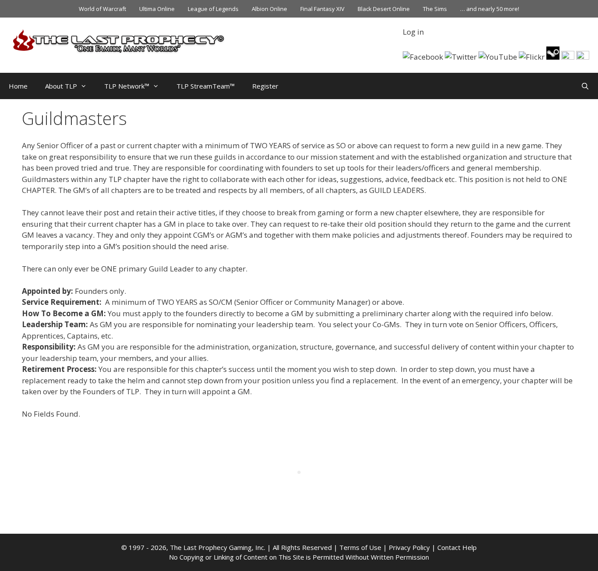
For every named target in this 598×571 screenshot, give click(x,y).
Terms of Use (360, 547)
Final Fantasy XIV (322, 9)
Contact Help (457, 547)
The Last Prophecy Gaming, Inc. (217, 547)
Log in (413, 32)
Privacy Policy (409, 547)
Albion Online (269, 9)
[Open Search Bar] (585, 86)
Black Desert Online (384, 9)
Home (18, 86)
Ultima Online (157, 9)
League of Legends (213, 9)
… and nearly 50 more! (489, 9)
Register (265, 86)
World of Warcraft (102, 9)
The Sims (435, 9)
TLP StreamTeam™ (205, 86)
